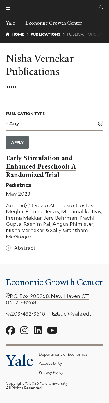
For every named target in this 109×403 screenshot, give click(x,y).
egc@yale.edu (75, 314)
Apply (17, 142)
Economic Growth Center (54, 22)
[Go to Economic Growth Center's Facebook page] (10, 330)
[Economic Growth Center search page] (101, 8)
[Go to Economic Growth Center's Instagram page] (24, 330)
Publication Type (25, 113)
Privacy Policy (51, 372)
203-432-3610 (28, 314)
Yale (19, 361)
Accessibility (50, 363)
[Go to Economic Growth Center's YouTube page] (52, 330)
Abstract (25, 248)
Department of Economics (63, 354)
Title (11, 87)
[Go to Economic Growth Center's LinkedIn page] (38, 330)
